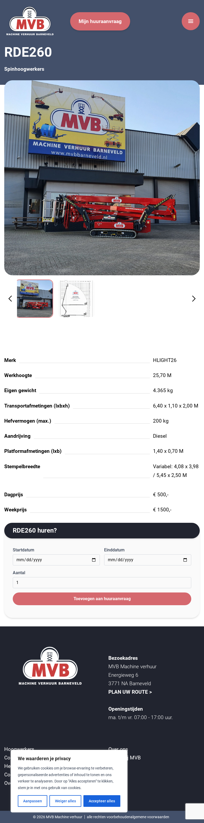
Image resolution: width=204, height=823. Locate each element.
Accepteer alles (102, 801)
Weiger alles (65, 801)
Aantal (19, 572)
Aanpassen (32, 801)
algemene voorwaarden (149, 817)
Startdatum (23, 549)
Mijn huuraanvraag (100, 21)
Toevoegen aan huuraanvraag (102, 598)
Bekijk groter (102, 177)
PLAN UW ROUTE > (130, 692)
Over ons (118, 749)
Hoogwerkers (19, 749)
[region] (69, 781)
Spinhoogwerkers (24, 69)
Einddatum (114, 549)
